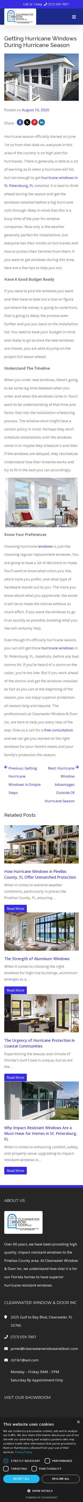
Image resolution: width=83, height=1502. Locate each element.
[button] (41, 1491)
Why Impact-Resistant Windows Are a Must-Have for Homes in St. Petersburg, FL (40, 1133)
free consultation (58, 730)
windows (45, 546)
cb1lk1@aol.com (25, 1360)
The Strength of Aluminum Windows (37, 958)
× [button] (78, 1422)
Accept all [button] (21, 1479)
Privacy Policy (23, 1452)
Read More (15, 908)
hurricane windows (58, 648)
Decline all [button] (60, 1479)
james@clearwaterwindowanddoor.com (44, 1348)
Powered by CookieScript (42, 1497)
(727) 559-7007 (46, 4)
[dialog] (41, 1460)
